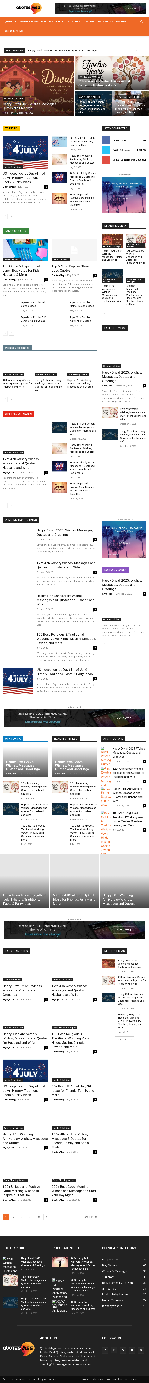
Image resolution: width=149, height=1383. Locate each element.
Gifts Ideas (73, 21)
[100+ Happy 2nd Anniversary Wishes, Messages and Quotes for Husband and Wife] (60, 1262)
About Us (98, 1379)
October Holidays (13, 99)
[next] (142, 50)
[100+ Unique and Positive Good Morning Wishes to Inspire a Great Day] (59, 198)
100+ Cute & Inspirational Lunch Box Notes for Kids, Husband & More (21, 270)
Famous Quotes (12, 259)
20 (38, 1216)
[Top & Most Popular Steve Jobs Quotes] (74, 250)
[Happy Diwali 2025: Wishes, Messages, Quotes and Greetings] (37, 86)
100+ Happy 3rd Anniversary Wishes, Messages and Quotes (83, 1305)
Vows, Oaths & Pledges (128, 97)
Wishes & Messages (31, 21)
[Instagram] (114, 1350)
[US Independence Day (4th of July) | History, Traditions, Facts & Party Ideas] (25, 152)
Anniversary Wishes (90, 77)
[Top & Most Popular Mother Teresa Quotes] (59, 306)
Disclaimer (131, 1379)
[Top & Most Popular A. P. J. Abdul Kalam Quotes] (10, 321)
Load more (123, 1039)
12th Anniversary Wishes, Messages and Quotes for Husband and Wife (17, 383)
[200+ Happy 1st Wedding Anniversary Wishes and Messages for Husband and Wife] (60, 1292)
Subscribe (140, 159)
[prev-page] (5, 216)
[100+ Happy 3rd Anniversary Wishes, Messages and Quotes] (60, 1306)
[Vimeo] (132, 1350)
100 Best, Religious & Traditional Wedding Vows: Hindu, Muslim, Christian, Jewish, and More (135, 295)
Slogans (88, 21)
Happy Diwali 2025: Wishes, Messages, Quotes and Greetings (62, 50)
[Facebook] (105, 1350)
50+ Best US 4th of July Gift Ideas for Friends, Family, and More (82, 142)
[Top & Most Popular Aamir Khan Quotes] (59, 321)
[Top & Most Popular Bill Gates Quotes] (10, 306)
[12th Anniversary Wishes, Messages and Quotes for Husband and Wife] (112, 73)
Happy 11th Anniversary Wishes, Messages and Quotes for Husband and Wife (112, 293)
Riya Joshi (8, 472)
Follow (141, 150)
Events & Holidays (12, 167)
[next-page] (11, 216)
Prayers (121, 21)
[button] (141, 22)
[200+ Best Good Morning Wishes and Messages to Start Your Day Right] (74, 1170)
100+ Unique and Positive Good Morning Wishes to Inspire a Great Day (21, 1191)
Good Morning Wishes (15, 1180)
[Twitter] (123, 1350)
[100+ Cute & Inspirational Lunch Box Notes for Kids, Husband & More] (25, 250)
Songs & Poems (13, 30)
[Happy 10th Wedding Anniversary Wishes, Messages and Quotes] (59, 159)
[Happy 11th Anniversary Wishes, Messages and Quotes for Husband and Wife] (93, 103)
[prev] (136, 50)
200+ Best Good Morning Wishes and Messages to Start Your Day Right (74, 1191)
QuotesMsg (9, 186)
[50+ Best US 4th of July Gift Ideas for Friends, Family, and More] (59, 141)
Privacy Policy (114, 1379)
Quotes (9, 21)
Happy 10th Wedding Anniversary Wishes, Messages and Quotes (82, 159)
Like (144, 140)
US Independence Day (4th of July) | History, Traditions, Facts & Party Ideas (24, 177)
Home (85, 1379)
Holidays (54, 21)
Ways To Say (105, 21)
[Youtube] (141, 1350)
